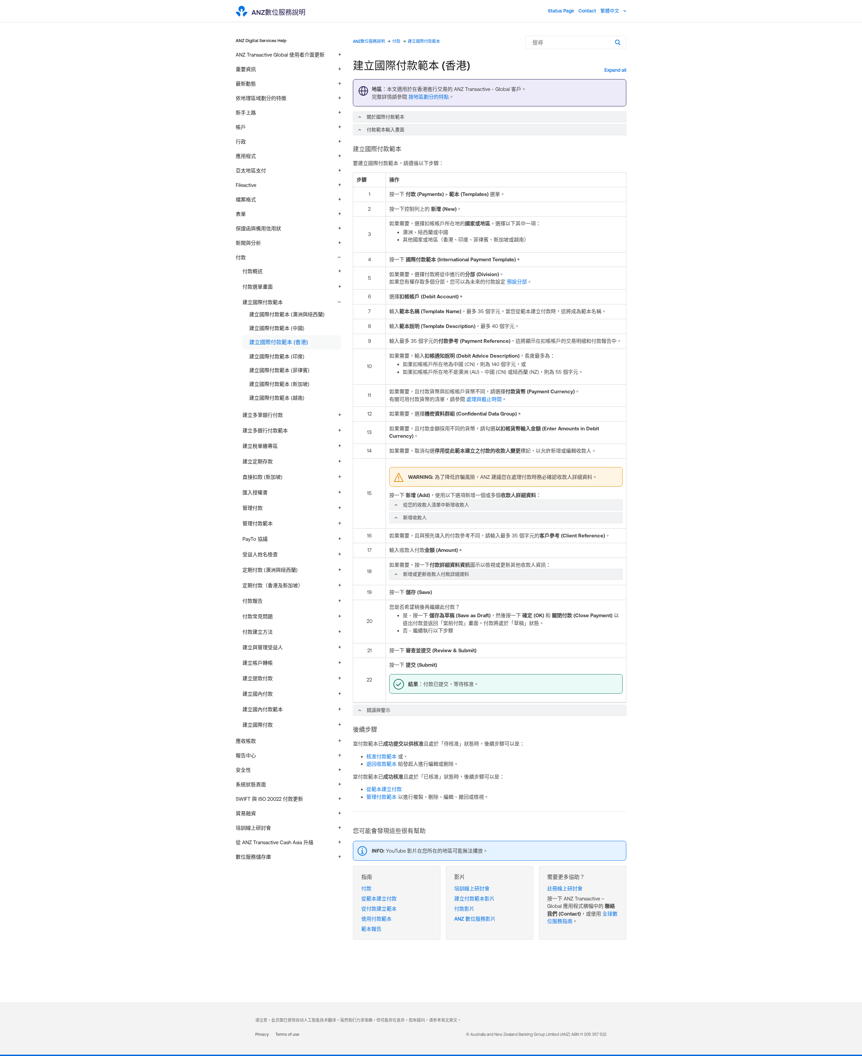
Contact (587, 10)
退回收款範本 (381, 764)
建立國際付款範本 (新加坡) (279, 384)
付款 (396, 41)
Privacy (262, 1034)
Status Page (561, 10)
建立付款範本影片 (474, 898)
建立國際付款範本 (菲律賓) (279, 370)
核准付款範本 (381, 756)
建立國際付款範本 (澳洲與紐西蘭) (287, 314)
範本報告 (371, 929)
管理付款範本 (381, 797)
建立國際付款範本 (424, 41)
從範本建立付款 (384, 789)
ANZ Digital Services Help (261, 40)
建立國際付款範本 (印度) (276, 356)
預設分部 (517, 282)
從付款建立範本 (379, 909)
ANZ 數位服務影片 (475, 919)
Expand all (615, 70)
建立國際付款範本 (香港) (278, 342)
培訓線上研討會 (472, 888)
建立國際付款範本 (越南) (276, 398)
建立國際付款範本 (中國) (276, 328)
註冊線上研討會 (565, 888)
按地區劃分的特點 (428, 97)
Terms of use (287, 1034)
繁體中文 (610, 10)
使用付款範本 (376, 919)
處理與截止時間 (484, 399)
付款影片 (464, 909)
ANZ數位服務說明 (369, 41)
